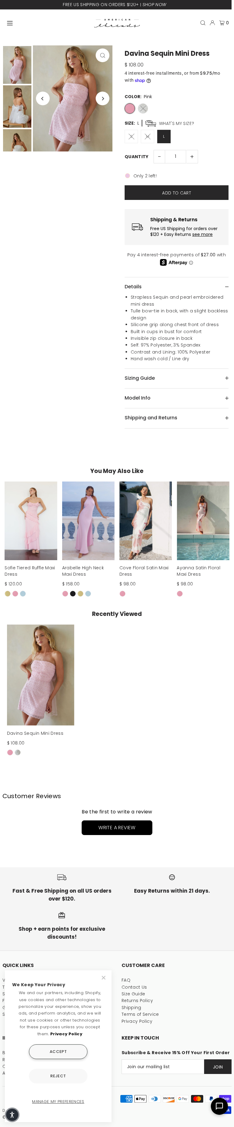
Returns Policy (137, 1000)
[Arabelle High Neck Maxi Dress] (88, 521)
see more (202, 234)
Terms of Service (140, 1014)
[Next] (102, 98)
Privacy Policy (137, 1021)
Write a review (117, 827)
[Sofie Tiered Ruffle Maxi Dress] (31, 521)
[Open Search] (202, 22)
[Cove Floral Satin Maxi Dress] (145, 521)
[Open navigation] (47, 22)
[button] (12, 1114)
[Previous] (43, 98)
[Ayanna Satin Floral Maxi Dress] (203, 521)
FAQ (126, 980)
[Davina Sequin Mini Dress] (40, 674)
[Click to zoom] (102, 55)
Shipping (131, 1007)
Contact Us (134, 987)
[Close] (104, 977)
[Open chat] (219, 1106)
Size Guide (133, 994)
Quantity (137, 157)
